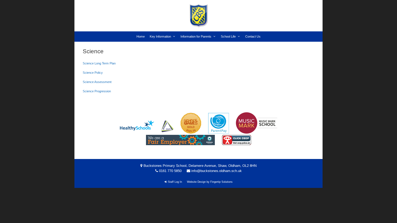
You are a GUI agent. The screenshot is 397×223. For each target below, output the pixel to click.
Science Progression (97, 91)
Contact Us (253, 36)
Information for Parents (196, 36)
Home (140, 36)
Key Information (160, 36)
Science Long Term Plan (99, 63)
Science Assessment (97, 82)
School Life (228, 36)
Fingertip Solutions (221, 181)
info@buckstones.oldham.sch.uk (216, 171)
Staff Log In (175, 181)
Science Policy (93, 72)
